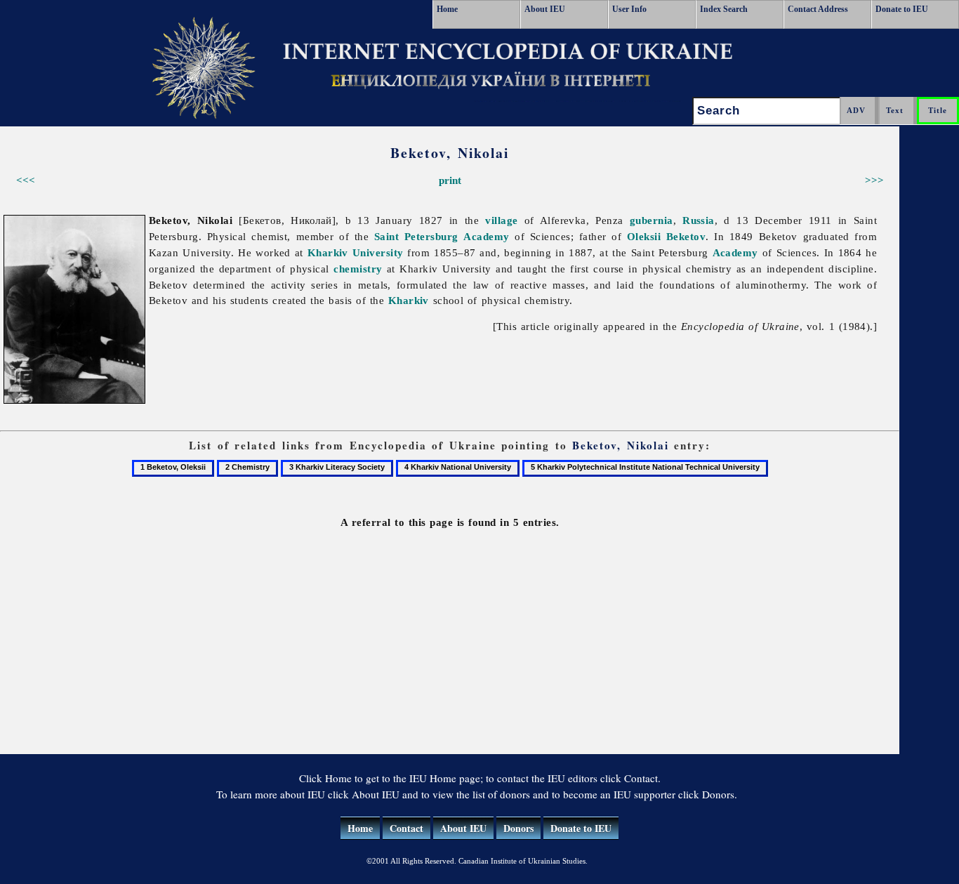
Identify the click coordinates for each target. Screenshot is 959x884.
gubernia (651, 220)
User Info (629, 9)
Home (447, 9)
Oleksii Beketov (666, 236)
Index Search (724, 9)
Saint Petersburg (416, 236)
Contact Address (818, 9)
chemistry (357, 269)
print (450, 180)
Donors (518, 828)
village (501, 220)
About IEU (544, 9)
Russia (698, 220)
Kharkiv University (355, 252)
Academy (486, 236)
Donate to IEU (901, 9)
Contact (406, 828)
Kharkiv (408, 300)
